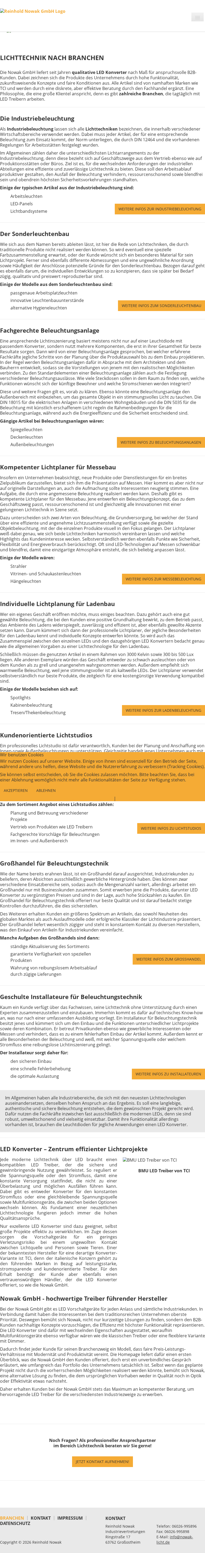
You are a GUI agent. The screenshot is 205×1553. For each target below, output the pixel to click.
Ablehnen (46, 790)
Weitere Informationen (88, 798)
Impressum (129, 798)
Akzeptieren (16, 790)
